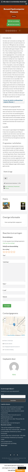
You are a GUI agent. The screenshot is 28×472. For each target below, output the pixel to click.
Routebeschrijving (8, 349)
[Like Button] (5, 178)
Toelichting (6, 262)
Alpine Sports (8, 441)
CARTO (23, 335)
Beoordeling (6, 249)
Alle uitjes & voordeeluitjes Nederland (14, 1)
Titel (4, 255)
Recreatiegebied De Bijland (12, 427)
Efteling (14, 443)
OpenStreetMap (11, 335)
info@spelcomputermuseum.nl (12, 346)
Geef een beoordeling (8, 243)
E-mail (5, 290)
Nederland (16, 186)
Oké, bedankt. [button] (22, 468)
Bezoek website (8, 343)
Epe (6, 186)
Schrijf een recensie (14, 24)
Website (5, 297)
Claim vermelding (14, 21)
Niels (14, 374)
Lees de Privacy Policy (14, 470)
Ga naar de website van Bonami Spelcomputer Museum (13, 101)
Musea (14, 16)
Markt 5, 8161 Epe (8, 340)
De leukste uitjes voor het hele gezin (10, 423)
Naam (4, 283)
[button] (14, 324)
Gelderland (10, 186)
